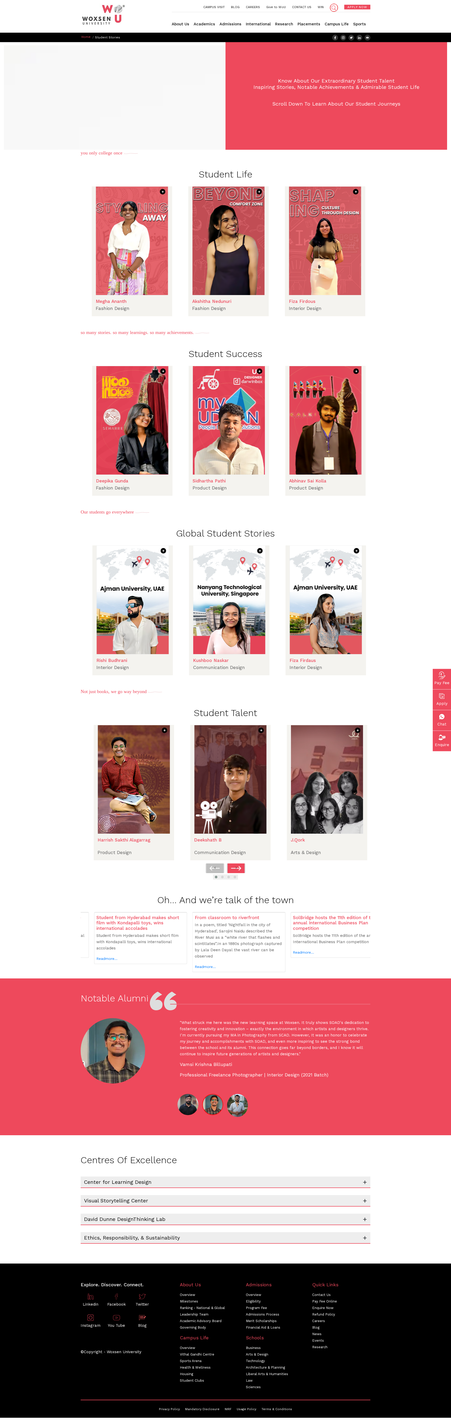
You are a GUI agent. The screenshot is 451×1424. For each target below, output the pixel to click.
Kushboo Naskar (155, 660)
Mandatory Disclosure (202, 1409)
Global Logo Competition (359, 840)
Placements (309, 24)
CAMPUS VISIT (214, 7)
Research (284, 24)
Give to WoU (276, 7)
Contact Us (321, 1294)
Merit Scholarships (261, 1321)
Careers (318, 1321)
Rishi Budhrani (345, 660)
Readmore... (149, 967)
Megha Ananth (344, 301)
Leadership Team (194, 1314)
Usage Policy (246, 1409)
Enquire (442, 744)
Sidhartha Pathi (153, 480)
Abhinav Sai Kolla (252, 480)
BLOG (235, 7)
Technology (255, 1361)
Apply (442, 703)
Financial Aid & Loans (263, 1327)
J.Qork (243, 840)
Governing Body (193, 1327)
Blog (315, 1327)
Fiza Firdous (246, 301)
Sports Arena (190, 1361)
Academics (204, 24)
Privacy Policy (169, 1409)
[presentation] (215, 868)
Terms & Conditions (277, 1409)
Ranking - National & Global (202, 1308)
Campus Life (337, 24)
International (258, 24)
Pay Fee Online (324, 1301)
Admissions (230, 24)
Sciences (253, 1387)
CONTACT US (301, 7)
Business (253, 1348)
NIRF (228, 1409)
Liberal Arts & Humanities (267, 1374)
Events (318, 1340)
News (317, 1334)
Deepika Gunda (346, 480)
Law (249, 1380)
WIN (321, 7)
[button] (216, 877)
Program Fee (256, 1308)
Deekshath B (153, 840)
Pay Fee (441, 682)
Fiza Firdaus (247, 660)
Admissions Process (262, 1314)
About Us (180, 24)
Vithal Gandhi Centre (197, 1354)
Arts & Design (257, 1354)
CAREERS (253, 7)
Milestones (189, 1301)
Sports (359, 24)
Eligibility (253, 1301)
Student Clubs (192, 1380)
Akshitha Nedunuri (155, 301)
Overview (187, 1294)
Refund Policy (323, 1314)
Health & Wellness (195, 1367)
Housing (186, 1374)
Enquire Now (323, 1308)
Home (86, 37)
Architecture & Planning (265, 1367)
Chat (441, 724)
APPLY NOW (357, 7)
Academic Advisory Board (201, 1321)
